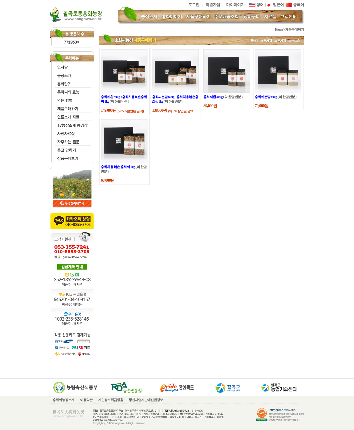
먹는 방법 (71, 99)
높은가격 (280, 41)
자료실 (71, 132)
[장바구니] (251, 16)
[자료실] (270, 16)
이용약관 (86, 400)
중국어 (298, 5)
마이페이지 (235, 5)
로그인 (193, 5)
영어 (260, 5)
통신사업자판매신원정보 (146, 400)
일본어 (278, 5)
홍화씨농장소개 (63, 400)
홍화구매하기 (71, 107)
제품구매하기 (294, 29)
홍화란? (71, 82)
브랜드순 (294, 41)
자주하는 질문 (71, 140)
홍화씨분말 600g (266, 97)
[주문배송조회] (227, 16)
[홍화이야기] (172, 16)
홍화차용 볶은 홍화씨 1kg (118, 167)
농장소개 (71, 74)
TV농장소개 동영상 (71, 124)
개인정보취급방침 (110, 400)
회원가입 (213, 5)
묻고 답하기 (71, 149)
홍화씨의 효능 (71, 91)
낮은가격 (266, 41)
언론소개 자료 (71, 115)
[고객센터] (289, 16)
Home (279, 29)
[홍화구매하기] (198, 16)
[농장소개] (149, 16)
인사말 (71, 66)
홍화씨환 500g (213, 97)
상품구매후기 (71, 157)
